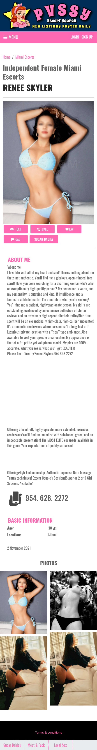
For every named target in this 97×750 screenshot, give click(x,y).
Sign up (87, 37)
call (44, 229)
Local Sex (60, 745)
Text (18, 229)
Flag (17, 239)
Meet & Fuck (36, 745)
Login (75, 37)
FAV (71, 229)
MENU (12, 37)
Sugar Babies (43, 239)
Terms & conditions (48, 732)
